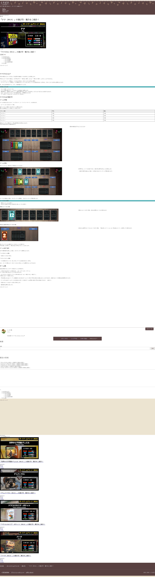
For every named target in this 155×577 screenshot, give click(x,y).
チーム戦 (4, 63)
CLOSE (1, 54)
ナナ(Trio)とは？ (5, 56)
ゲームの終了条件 (9, 61)
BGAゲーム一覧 (5, 10)
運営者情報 (5, 572)
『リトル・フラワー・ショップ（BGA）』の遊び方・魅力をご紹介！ (15, 367)
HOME (2, 566)
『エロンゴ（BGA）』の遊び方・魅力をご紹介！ (10, 366)
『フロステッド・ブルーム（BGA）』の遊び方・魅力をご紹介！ (14, 365)
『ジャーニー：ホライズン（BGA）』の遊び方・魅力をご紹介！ (14, 363)
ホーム (3, 8)
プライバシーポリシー (17, 572)
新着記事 (4, 9)
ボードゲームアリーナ (13, 566)
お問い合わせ (30, 572)
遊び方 (1, 16)
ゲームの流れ (8, 60)
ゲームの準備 (8, 59)
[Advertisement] (36, 69)
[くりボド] (5, 5)
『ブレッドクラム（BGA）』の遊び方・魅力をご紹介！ (12, 362)
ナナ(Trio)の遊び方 (6, 58)
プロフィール (5, 11)
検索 (1, 346)
